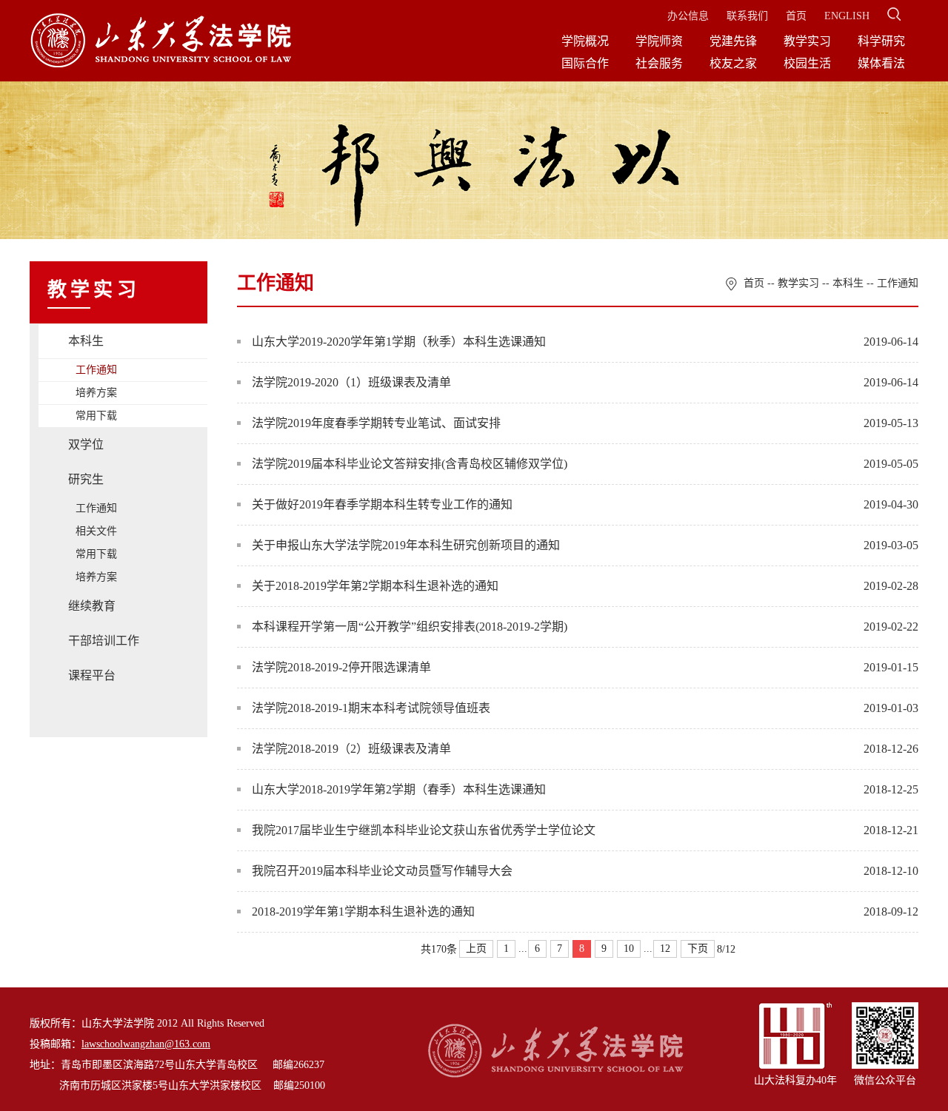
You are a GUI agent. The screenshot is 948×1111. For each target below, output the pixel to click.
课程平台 (92, 675)
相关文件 (96, 531)
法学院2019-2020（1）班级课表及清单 (351, 382)
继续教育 (92, 606)
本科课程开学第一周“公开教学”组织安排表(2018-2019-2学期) (409, 626)
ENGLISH (846, 15)
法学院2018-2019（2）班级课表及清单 (351, 748)
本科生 (86, 341)
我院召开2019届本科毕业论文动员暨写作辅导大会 (382, 871)
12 (665, 948)
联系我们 (747, 15)
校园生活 (807, 63)
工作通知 (96, 369)
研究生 (86, 479)
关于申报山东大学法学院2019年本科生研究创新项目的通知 (406, 545)
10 (629, 948)
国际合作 (585, 63)
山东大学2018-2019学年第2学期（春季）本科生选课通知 (399, 789)
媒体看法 (881, 63)
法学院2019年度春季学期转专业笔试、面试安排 (376, 423)
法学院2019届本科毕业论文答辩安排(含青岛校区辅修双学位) (409, 463)
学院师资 (659, 41)
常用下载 (96, 415)
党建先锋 (733, 41)
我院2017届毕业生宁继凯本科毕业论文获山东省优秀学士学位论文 (423, 830)
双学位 (86, 444)
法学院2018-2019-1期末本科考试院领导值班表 (371, 708)
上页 (476, 948)
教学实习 (807, 41)
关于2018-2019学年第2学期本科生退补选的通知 (375, 586)
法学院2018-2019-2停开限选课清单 (341, 667)
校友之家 (733, 63)
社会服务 (659, 63)
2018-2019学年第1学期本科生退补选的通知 (363, 911)
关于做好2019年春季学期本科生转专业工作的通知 (382, 504)
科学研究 (881, 41)
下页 (697, 948)
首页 (796, 15)
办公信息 (688, 15)
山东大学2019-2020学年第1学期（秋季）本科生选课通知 (399, 341)
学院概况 (585, 41)
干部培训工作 (103, 640)
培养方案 (96, 392)
